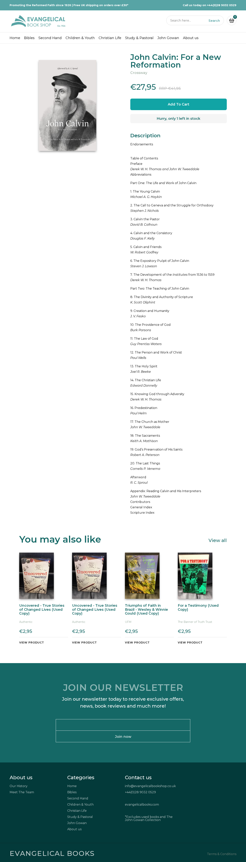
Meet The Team (22, 792)
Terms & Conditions (221, 854)
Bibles (29, 38)
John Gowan (168, 38)
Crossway (138, 73)
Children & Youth (80, 38)
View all (218, 540)
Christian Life (110, 38)
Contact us (138, 777)
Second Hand (50, 38)
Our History (18, 786)
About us (191, 38)
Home (15, 38)
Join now (123, 737)
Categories (80, 777)
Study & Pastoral (139, 38)
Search (214, 20)
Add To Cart (178, 104)
